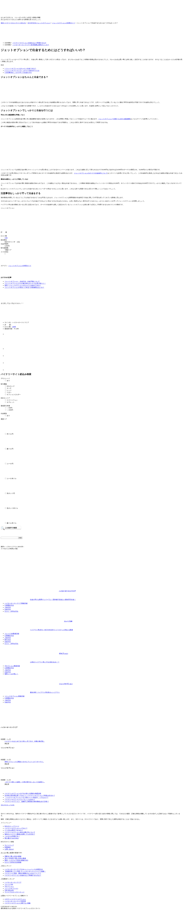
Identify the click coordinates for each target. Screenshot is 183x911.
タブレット (10, 402)
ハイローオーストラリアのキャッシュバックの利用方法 (24, 869)
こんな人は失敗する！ (12, 836)
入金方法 (8, 607)
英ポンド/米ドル (12, 508)
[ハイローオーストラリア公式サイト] (13, 565)
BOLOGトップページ (12, 826)
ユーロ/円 (12, 463)
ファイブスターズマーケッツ (14, 892)
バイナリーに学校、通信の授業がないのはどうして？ (23, 873)
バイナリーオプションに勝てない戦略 (17, 903)
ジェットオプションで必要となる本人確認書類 (114, 119)
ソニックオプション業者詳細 (14, 696)
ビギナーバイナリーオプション (15, 899)
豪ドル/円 (12, 449)
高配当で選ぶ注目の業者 (13, 856)
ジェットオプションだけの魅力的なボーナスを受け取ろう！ (25, 283)
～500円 (9, 408)
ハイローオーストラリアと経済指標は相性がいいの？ (31, 45)
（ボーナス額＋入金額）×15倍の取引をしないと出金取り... (25, 782)
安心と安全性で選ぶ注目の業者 (15, 858)
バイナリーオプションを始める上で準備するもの (29, 43)
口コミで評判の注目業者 (13, 862)
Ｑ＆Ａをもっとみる (7, 805)
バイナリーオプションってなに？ (16, 828)
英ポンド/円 (12, 493)
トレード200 (9, 884)
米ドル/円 (12, 434)
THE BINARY (9, 890)
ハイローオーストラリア (13, 882)
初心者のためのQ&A (12, 838)
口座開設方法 (9, 605)
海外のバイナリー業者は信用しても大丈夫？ (20, 834)
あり (8, 380)
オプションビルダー (13, 394)
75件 (6, 238)
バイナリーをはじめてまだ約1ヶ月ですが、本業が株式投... (25, 741)
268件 (14, 327)
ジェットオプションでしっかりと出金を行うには (22, 70)
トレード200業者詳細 (12, 633)
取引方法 (8, 639)
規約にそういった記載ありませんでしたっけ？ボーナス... (24, 761)
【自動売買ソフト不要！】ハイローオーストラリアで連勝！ (25, 871)
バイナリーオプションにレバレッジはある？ (20, 799)
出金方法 (8, 609)
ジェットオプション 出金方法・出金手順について (22, 281)
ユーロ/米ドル (12, 478)
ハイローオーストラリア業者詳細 (16, 603)
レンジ (8, 390)
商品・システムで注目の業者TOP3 (16, 860)
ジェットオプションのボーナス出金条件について (91, 173)
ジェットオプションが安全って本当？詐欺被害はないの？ (24, 287)
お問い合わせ (9, 849)
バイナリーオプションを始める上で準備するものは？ (23, 875)
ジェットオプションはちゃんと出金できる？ (20, 68)
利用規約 (8, 847)
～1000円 (10, 410)
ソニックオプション (11, 888)
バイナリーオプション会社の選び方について (20, 832)
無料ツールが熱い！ (11, 674)
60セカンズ (10, 386)
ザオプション (9, 886)
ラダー (8, 392)
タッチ (8, 388)
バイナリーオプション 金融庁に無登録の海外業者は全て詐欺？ (27, 801)
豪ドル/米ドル (12, 523)
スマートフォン (12, 400)
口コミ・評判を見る (11, 611)
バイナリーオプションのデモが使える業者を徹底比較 (23, 793)
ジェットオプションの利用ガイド (19, 266)
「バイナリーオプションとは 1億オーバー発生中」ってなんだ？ (26, 797)
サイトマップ (9, 845)
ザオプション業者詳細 (12, 666)
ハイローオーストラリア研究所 (15, 901)
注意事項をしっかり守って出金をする (18, 72)
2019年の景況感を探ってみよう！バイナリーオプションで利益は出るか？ (30, 795)
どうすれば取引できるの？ (14, 830)
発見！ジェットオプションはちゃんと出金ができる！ (23, 285)
